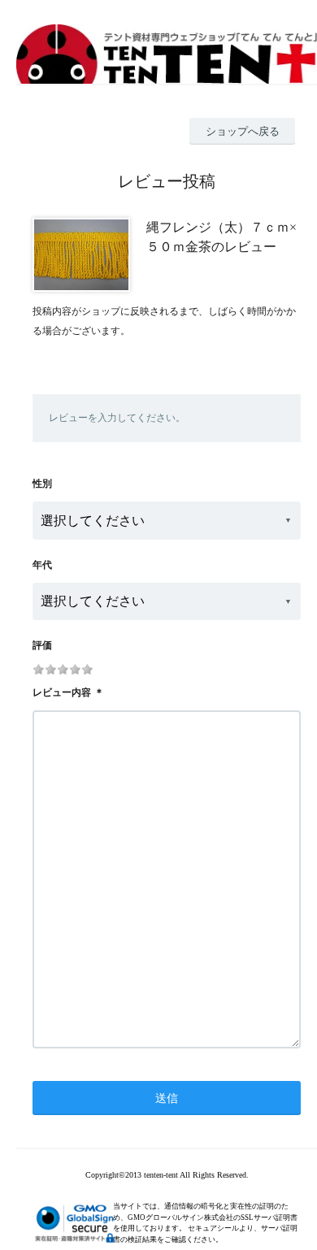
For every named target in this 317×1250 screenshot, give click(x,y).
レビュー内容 (62, 692)
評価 (42, 645)
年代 (42, 565)
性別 (42, 483)
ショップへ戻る (243, 131)
